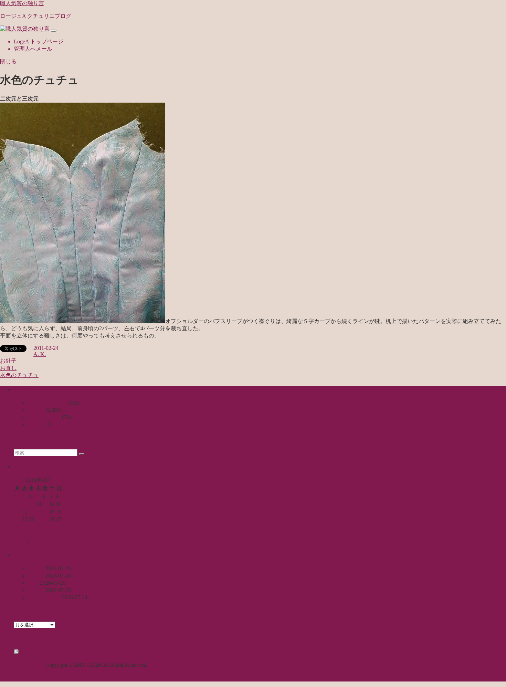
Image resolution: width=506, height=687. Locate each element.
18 (45, 511)
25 (45, 519)
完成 (33, 583)
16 (31, 511)
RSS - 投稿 (32, 652)
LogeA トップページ (38, 41)
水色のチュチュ (19, 375)
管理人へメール (33, 49)
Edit (44, 541)
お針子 (8, 361)
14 (17, 511)
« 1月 (20, 534)
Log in (21, 541)
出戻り (36, 576)
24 (38, 519)
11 (45, 504)
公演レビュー (44, 417)
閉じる (8, 61)
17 (38, 511)
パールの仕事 (44, 597)
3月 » (36, 534)
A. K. (39, 354)
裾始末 (36, 590)
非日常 (36, 424)
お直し (8, 368)
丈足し (36, 568)
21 (17, 519)
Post (34, 541)
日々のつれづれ (47, 403)
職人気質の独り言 (22, 3)
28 (17, 527)
